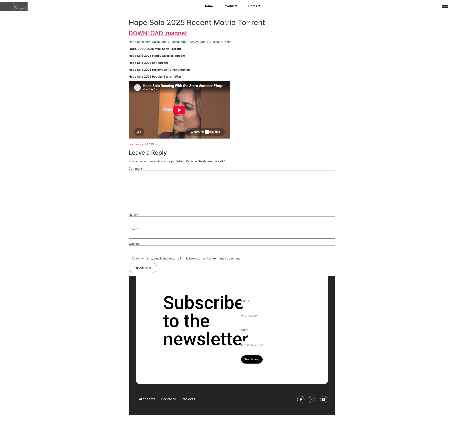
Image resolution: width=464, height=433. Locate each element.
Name (134, 214)
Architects (147, 399)
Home (208, 6)
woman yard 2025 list (144, 144)
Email (133, 229)
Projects (188, 399)
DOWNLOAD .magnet (158, 33)
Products (230, 6)
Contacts (168, 399)
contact (254, 6)
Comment (136, 168)
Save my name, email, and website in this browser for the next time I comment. (186, 258)
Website (134, 243)
